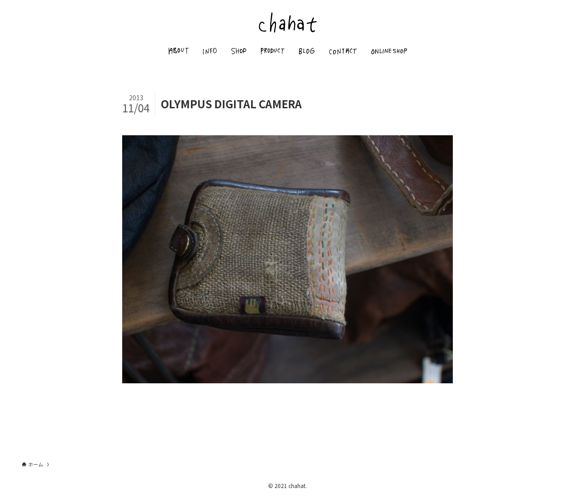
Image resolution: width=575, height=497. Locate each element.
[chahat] (287, 22)
